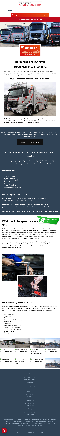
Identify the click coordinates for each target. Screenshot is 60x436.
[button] (8, 10)
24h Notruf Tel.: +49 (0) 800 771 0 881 (30, 142)
